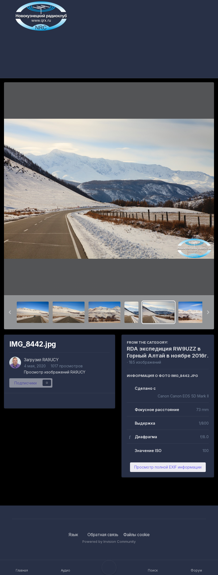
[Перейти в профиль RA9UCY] (15, 362)
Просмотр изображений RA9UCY (54, 372)
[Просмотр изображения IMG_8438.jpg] (69, 312)
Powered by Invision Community (109, 541)
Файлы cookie (136, 534)
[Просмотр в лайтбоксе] (109, 189)
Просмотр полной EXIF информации (168, 467)
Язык (74, 534)
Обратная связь (102, 534)
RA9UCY (50, 359)
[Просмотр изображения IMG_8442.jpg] (158, 312)
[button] (10, 312)
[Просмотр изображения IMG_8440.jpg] (131, 312)
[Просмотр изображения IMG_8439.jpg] (104, 312)
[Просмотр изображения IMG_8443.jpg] (194, 312)
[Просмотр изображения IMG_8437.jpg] (33, 312)
